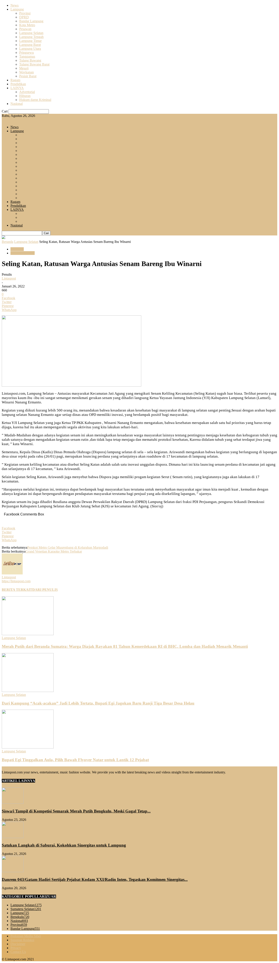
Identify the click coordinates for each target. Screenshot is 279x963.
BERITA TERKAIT (17, 589)
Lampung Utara (30, 48)
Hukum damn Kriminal (35, 100)
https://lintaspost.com (16, 581)
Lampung (17, 9)
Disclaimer (17, 944)
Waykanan (26, 72)
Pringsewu (26, 52)
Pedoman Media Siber (25, 936)
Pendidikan (18, 84)
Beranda (7, 242)
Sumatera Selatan (25, 909)
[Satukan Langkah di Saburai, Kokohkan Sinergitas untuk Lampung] (13, 837)
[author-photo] (12, 573)
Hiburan (25, 96)
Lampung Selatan (31, 33)
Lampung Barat (30, 45)
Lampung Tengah (31, 37)
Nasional (16, 103)
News (14, 5)
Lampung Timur (30, 41)
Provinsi (25, 13)
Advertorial (27, 92)
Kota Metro (27, 25)
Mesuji (24, 68)
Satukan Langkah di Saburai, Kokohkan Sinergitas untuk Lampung (64, 845)
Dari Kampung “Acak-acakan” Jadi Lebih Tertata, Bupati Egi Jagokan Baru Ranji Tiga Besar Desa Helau (98, 703)
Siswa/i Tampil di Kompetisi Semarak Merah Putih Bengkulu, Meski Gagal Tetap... (76, 811)
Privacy (15, 948)
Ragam (15, 80)
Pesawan (25, 29)
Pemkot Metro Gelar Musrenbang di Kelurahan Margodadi (67, 547)
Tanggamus (27, 56)
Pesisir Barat (27, 76)
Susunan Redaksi (22, 940)
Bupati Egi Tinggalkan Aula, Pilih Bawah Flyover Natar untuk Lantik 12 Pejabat (75, 759)
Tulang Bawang (30, 60)
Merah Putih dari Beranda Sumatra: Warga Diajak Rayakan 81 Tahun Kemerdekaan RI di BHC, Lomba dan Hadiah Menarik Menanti (125, 646)
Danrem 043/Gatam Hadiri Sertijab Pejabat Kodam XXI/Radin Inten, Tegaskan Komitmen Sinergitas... (95, 879)
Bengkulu (19, 917)
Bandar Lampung (31, 21)
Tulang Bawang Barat (34, 64)
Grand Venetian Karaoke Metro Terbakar (54, 551)
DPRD (24, 17)
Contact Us (18, 952)
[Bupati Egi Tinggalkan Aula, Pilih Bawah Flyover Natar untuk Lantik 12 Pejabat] (28, 747)
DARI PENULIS (45, 589)
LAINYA (17, 88)
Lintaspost (9, 278)
